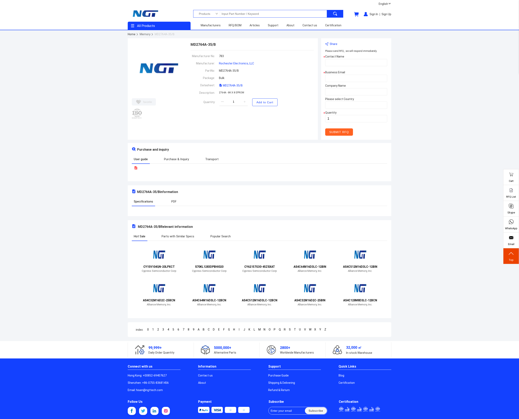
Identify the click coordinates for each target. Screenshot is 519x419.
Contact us (205, 375)
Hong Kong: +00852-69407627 (147, 375)
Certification (347, 382)
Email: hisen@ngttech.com (145, 390)
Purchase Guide (278, 375)
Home (132, 34)
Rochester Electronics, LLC (236, 63)
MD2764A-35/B (232, 85)
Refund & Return (279, 390)
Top (511, 259)
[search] (335, 14)
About (202, 382)
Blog (341, 375)
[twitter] (143, 411)
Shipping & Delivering (281, 382)
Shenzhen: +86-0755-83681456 (148, 382)
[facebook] (132, 411)
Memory (145, 34)
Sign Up (386, 14)
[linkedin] (154, 411)
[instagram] (166, 411)
